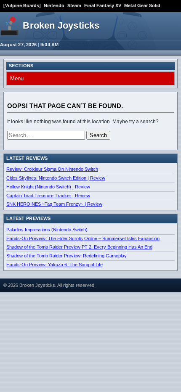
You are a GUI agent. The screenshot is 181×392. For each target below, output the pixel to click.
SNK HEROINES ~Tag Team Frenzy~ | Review (54, 204)
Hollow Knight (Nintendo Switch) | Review (48, 186)
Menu (17, 78)
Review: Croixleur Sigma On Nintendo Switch (52, 169)
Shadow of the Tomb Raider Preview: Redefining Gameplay (66, 255)
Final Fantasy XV (102, 5)
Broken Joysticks (61, 25)
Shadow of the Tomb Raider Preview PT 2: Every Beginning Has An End (79, 246)
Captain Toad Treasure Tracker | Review (48, 195)
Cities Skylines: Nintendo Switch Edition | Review (55, 177)
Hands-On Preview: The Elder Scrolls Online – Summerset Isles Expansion (83, 238)
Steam (74, 5)
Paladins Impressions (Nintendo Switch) (47, 229)
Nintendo (54, 5)
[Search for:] (46, 135)
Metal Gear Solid (142, 5)
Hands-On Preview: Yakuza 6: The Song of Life (54, 264)
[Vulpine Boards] (22, 5)
